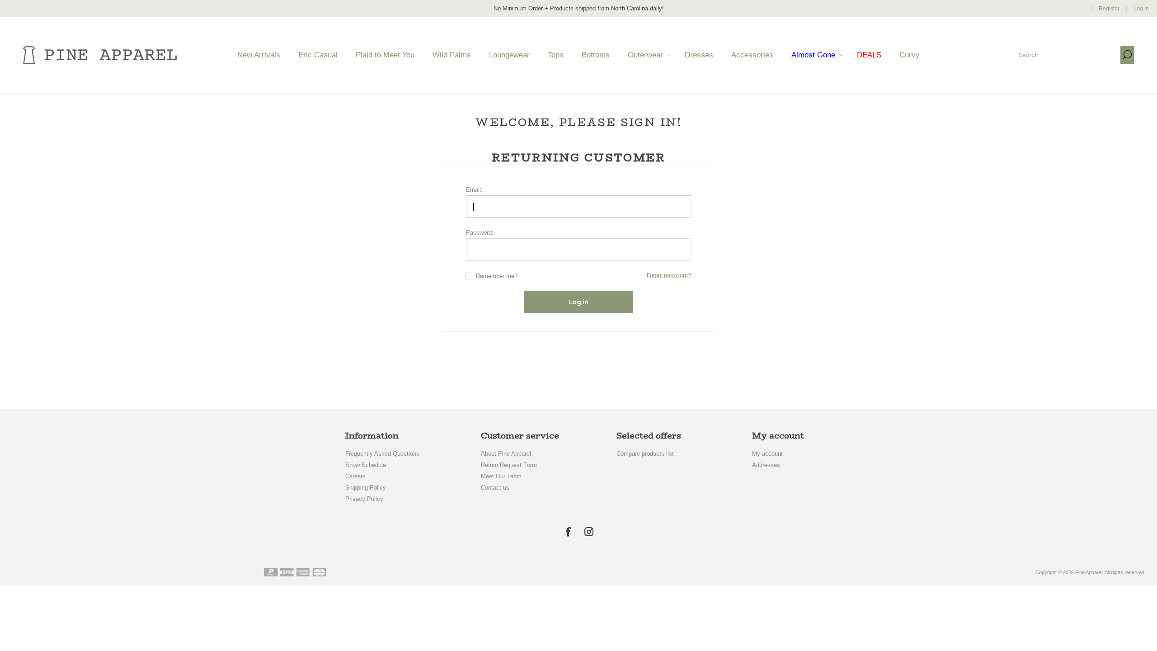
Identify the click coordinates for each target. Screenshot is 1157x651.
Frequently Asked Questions (382, 453)
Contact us (495, 487)
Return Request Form (509, 465)
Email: (474, 189)
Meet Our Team (501, 476)
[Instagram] (589, 532)
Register (1109, 8)
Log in (1141, 8)
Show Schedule (365, 465)
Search (1127, 55)
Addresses (766, 465)
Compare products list (645, 453)
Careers (355, 476)
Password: (480, 232)
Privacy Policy (364, 498)
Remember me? (496, 276)
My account (767, 453)
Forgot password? (669, 275)
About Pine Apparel (506, 453)
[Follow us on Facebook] (568, 532)
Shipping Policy (365, 487)
